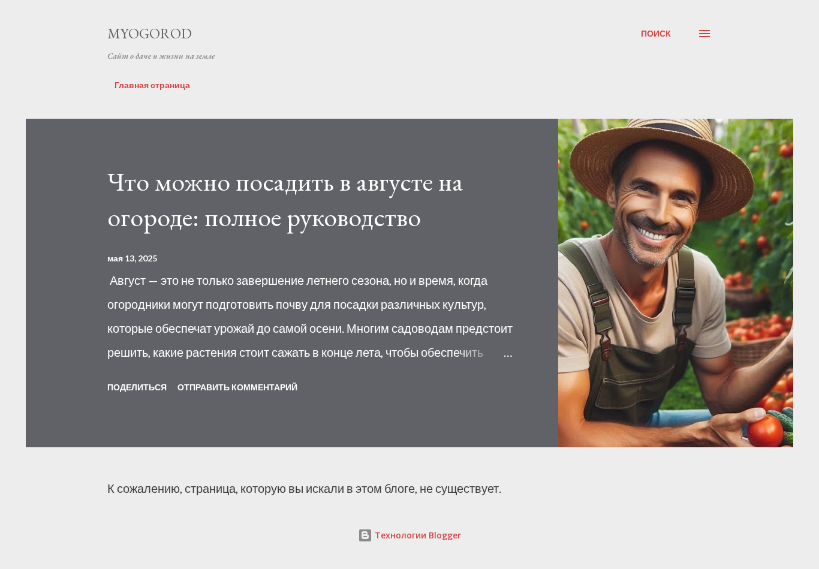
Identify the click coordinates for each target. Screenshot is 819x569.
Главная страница (152, 85)
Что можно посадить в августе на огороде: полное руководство (285, 199)
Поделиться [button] (137, 387)
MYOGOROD (149, 33)
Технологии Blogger (416, 535)
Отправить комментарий (237, 387)
